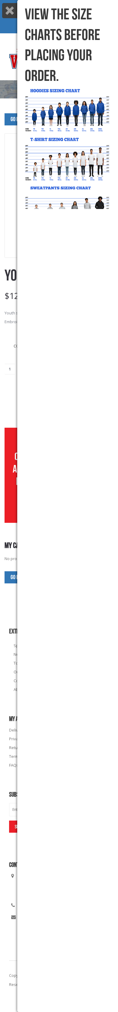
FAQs (13, 765)
